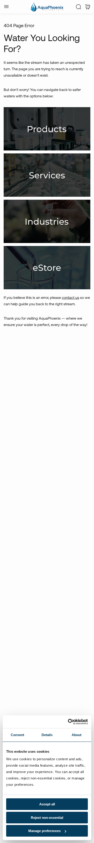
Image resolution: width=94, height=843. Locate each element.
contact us (70, 297)
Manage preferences (44, 831)
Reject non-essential (47, 818)
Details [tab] (47, 735)
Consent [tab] (17, 735)
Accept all (47, 804)
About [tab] (77, 735)
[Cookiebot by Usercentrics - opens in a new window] (68, 722)
